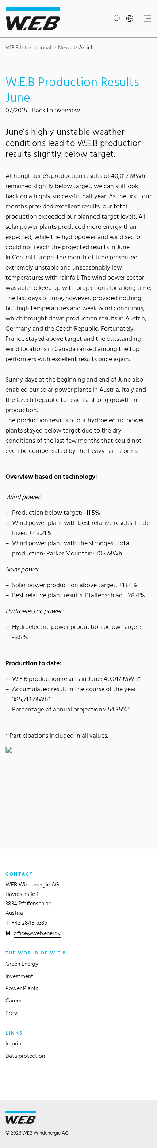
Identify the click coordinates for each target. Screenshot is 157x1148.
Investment (19, 976)
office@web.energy (37, 933)
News (65, 47)
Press (12, 1013)
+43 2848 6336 (29, 922)
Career (13, 1000)
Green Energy (21, 963)
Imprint (14, 1043)
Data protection (25, 1056)
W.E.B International (28, 47)
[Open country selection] (131, 19)
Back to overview (56, 110)
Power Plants (21, 988)
